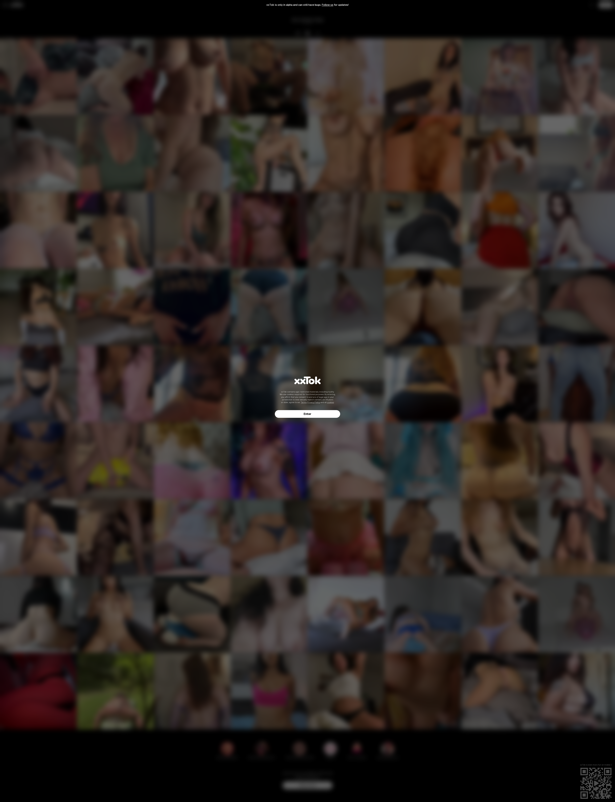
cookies (330, 402)
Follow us (327, 5)
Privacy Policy (313, 402)
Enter (307, 414)
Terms (304, 402)
